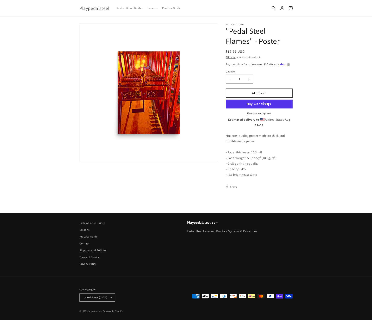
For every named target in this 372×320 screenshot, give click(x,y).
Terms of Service (89, 257)
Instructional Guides (92, 223)
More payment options (259, 113)
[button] (273, 8)
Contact (84, 243)
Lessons (84, 229)
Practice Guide (88, 236)
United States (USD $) (95, 297)
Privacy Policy (87, 264)
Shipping (231, 57)
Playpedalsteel (94, 311)
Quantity (230, 71)
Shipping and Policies (92, 250)
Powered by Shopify (113, 311)
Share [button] (233, 186)
